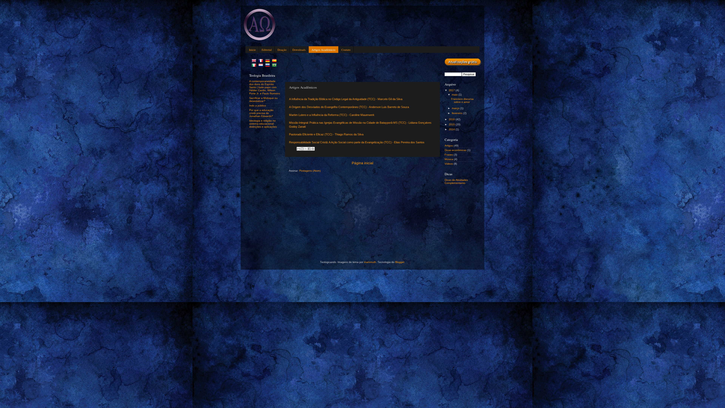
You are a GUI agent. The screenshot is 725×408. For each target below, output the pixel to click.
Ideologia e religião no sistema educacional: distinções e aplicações (263, 123)
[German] (268, 60)
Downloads (299, 50)
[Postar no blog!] (302, 149)
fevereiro (457, 113)
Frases (449, 154)
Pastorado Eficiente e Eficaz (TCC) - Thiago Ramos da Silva (326, 134)
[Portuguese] (275, 65)
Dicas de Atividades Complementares (456, 181)
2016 (452, 119)
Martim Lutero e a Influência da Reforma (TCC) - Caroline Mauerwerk (331, 114)
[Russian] (268, 65)
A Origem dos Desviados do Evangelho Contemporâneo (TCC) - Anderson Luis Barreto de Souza (349, 107)
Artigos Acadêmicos (324, 50)
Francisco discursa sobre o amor (462, 100)
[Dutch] (261, 65)
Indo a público (257, 105)
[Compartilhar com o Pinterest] (313, 149)
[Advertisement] (357, 66)
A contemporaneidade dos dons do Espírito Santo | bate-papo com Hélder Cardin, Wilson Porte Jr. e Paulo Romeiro (264, 87)
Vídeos (449, 163)
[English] (255, 60)
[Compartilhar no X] (306, 149)
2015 (452, 124)
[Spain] (275, 60)
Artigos (449, 145)
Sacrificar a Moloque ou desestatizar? (263, 100)
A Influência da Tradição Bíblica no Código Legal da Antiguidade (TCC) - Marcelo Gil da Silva (345, 99)
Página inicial (362, 163)
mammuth (370, 262)
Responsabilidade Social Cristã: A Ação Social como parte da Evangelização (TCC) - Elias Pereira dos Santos (356, 142)
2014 (452, 129)
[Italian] (255, 65)
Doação (282, 50)
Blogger (399, 262)
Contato (346, 50)
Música (449, 159)
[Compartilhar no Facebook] (309, 149)
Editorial (267, 50)
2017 (452, 90)
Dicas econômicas (455, 150)
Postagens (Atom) (310, 170)
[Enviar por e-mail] (298, 149)
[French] (261, 60)
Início (252, 50)
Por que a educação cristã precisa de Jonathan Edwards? (261, 113)
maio (455, 94)
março (456, 108)
